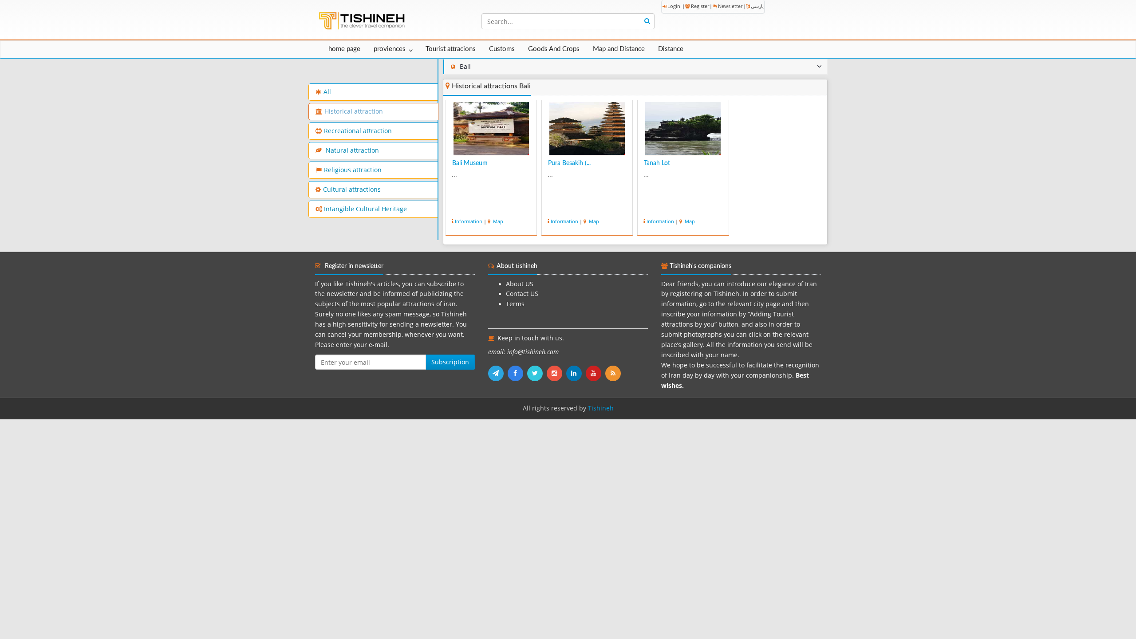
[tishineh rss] (614, 373)
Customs (502, 49)
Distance (670, 49)
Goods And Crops (554, 49)
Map (497, 221)
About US (519, 284)
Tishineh (601, 408)
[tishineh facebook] (517, 373)
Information (468, 221)
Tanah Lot (657, 163)
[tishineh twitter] (537, 373)
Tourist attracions (451, 49)
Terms (515, 304)
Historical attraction (353, 111)
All (327, 92)
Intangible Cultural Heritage (365, 209)
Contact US (522, 294)
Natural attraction (351, 150)
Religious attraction (353, 170)
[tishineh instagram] (556, 373)
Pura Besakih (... (569, 163)
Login (673, 6)
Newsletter (730, 6)
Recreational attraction (358, 131)
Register (700, 6)
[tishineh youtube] (595, 373)
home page (344, 49)
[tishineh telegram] (498, 373)
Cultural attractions (352, 189)
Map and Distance (619, 49)
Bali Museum (470, 163)
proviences (390, 49)
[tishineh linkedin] (576, 373)
